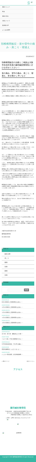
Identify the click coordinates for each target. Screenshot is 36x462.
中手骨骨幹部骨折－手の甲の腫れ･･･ (12, 344)
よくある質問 (6, 30)
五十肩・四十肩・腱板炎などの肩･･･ (12, 334)
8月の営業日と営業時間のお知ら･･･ (12, 302)
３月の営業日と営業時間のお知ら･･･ (12, 322)
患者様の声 (5, 25)
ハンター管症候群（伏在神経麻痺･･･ (12, 354)
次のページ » (30, 361)
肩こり (7, 258)
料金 (3, 11)
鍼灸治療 (7, 254)
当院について (6, 20)
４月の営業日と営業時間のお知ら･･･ (12, 317)
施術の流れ (5, 16)
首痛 (6, 275)
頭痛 (6, 266)
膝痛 (6, 271)
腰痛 (6, 262)
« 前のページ (5, 361)
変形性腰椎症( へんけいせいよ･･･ (11, 349)
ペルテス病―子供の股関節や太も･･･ (12, 339)
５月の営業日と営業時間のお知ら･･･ (12, 312)
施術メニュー (6, 7)
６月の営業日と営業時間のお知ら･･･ (12, 307)
